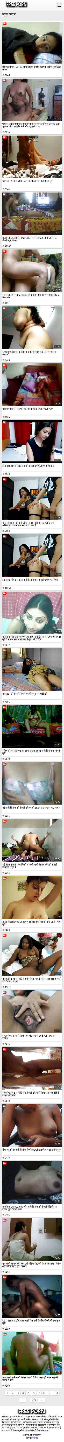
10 (56, 1393)
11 (23, 1400)
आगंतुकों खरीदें (32, 1437)
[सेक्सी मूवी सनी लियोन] (17, 5)
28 (34, 1400)
